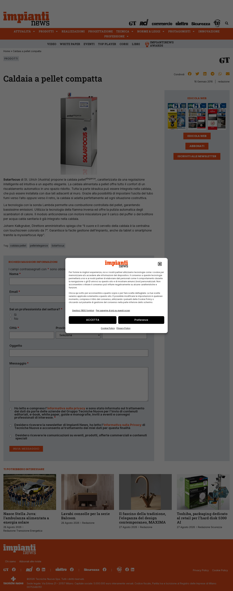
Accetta (92, 320)
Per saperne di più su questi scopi (113, 310)
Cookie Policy (108, 328)
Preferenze (141, 319)
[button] (160, 264)
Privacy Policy (123, 328)
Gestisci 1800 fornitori (83, 310)
